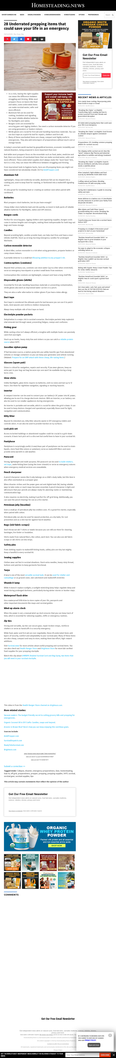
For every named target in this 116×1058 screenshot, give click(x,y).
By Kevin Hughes (90, 177)
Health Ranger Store (28, 648)
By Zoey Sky (89, 127)
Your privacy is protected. (16, 811)
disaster (28, 771)
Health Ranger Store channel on (42, 705)
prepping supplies (55, 773)
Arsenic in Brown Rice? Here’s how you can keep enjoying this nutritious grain (36, 727)
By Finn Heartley (90, 216)
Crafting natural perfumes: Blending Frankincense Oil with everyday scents (92, 182)
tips (32, 776)
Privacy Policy (58, 1050)
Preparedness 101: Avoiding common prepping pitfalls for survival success (95, 143)
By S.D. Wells (89, 293)
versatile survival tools (34, 575)
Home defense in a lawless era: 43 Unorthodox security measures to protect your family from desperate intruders (95, 201)
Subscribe (105, 1055)
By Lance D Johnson (91, 157)
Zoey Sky (20, 34)
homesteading (69, 15)
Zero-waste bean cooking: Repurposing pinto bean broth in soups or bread (94, 102)
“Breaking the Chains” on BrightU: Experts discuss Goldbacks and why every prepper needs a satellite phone (93, 164)
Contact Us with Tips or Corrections (58, 1044)
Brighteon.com (10, 750)
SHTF (66, 773)
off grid (14, 773)
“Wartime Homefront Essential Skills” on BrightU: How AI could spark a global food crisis (93, 279)
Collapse (20, 771)
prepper (34, 773)
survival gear (9, 776)
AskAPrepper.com (50, 170)
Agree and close (94, 1045)
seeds (22, 15)
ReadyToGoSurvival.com (14, 745)
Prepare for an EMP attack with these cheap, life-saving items (38, 357)
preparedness (93, 15)
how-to (7, 773)
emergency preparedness (44, 771)
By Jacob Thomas (90, 119)
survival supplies (22, 776)
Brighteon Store (48, 648)
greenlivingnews (34, 15)
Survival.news (13, 646)
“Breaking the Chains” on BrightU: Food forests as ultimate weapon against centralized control (95, 134)
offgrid (82, 15)
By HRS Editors (90, 106)
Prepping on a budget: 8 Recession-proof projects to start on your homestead (93, 230)
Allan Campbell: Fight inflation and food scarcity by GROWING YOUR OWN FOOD (92, 174)
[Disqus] (40, 926)
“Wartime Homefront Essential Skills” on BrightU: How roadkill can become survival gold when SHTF (93, 259)
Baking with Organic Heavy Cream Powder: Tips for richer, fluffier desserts (95, 269)
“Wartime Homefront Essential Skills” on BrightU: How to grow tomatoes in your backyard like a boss (93, 240)
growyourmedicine (9, 15)
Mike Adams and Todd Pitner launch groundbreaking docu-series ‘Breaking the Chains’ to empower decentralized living (93, 211)
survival (72, 773)
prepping (42, 773)
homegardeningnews (52, 15)
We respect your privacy (46, 1034)
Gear (57, 771)
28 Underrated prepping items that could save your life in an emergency (95, 124)
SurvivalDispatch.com (13, 741)
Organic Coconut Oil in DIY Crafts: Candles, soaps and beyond (29, 722)
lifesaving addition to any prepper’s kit (48, 258)
